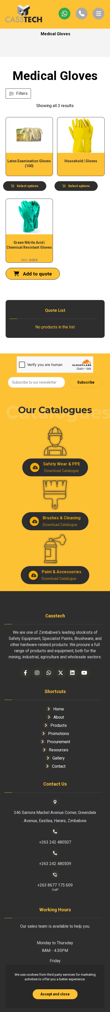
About (58, 717)
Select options (27, 186)
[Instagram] (37, 673)
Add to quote (37, 274)
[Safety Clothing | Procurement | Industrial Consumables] (23, 14)
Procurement (58, 741)
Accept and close (55, 994)
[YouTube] (84, 673)
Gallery (58, 758)
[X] (61, 673)
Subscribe (85, 382)
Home (58, 709)
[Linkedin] (72, 673)
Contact (58, 766)
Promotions (58, 733)
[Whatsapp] (49, 673)
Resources (58, 749)
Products (58, 725)
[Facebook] (25, 673)
